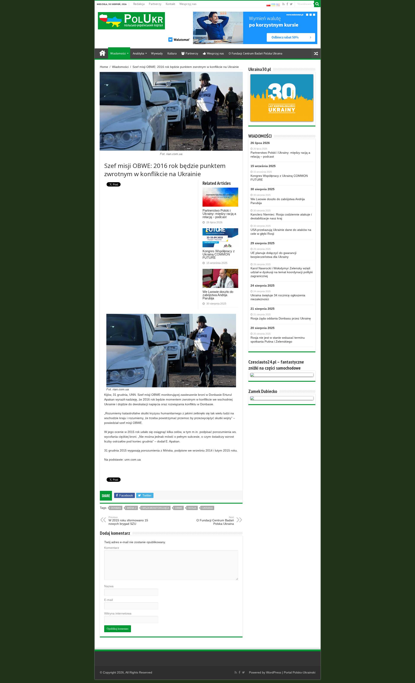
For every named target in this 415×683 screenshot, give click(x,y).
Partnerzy (155, 4)
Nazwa (108, 586)
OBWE (178, 508)
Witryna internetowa (117, 613)
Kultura (172, 53)
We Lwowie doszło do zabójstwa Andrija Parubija (218, 295)
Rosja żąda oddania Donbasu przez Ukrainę (281, 318)
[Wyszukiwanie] (317, 4)
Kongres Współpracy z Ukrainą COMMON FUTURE (219, 254)
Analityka (138, 53)
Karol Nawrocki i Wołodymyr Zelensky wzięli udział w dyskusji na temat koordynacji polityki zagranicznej (282, 272)
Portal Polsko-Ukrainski (299, 672)
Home (102, 52)
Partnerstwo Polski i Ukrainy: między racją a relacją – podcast (219, 214)
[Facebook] (287, 4)
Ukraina (207, 508)
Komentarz (111, 547)
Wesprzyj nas (187, 4)
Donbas (116, 508)
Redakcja (139, 4)
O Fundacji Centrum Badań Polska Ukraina (255, 53)
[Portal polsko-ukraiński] (131, 20)
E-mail (108, 600)
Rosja (192, 508)
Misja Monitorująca (155, 508)
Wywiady (157, 53)
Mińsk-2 (131, 508)
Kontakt (170, 4)
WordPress (273, 672)
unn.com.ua (132, 459)
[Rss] (283, 4)
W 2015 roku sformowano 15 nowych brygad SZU (128, 520)
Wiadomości (118, 53)
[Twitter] (291, 4)
